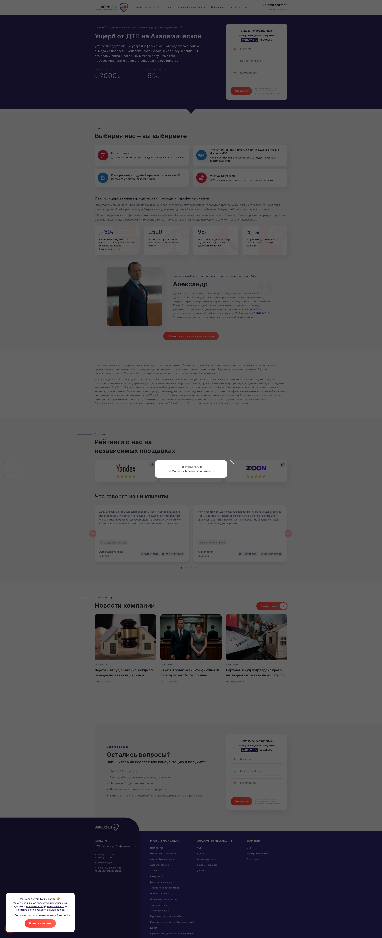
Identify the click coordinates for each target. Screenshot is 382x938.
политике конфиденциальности (45, 906)
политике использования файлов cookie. (40, 909)
